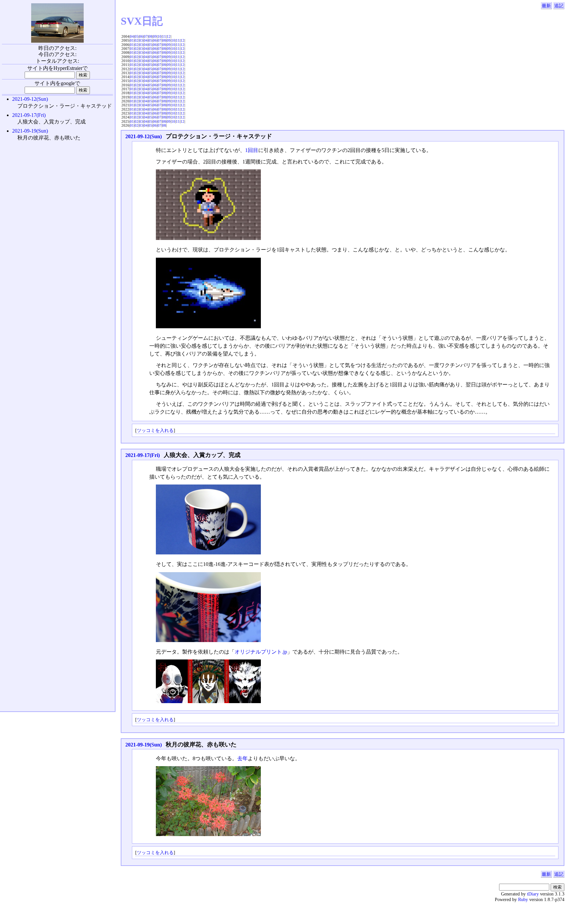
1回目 (251, 150)
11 (164, 36)
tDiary (533, 893)
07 (146, 36)
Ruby (523, 899)
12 (169, 36)
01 (132, 40)
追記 (558, 5)
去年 (242, 758)
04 (132, 36)
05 (136, 36)
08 (150, 36)
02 (136, 40)
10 (159, 36)
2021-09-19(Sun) (143, 744)
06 (141, 36)
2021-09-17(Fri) (142, 455)
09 (155, 36)
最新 (546, 5)
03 (141, 40)
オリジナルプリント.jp (261, 652)
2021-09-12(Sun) (143, 136)
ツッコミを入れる (155, 430)
